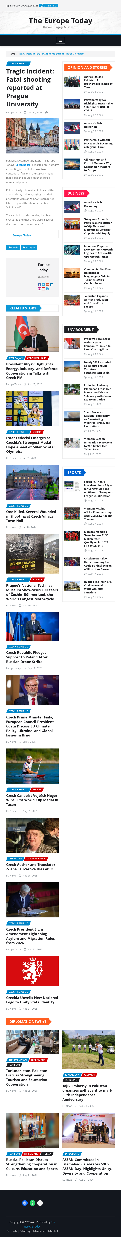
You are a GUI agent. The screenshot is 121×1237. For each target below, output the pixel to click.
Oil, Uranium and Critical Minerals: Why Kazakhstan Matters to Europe (98, 165)
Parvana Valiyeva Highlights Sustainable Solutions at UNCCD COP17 (98, 105)
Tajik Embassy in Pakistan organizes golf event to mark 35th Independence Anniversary (87, 1092)
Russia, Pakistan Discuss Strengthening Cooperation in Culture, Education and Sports (32, 1164)
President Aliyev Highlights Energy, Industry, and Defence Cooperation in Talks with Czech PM (32, 371)
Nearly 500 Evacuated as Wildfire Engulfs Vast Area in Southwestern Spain (97, 367)
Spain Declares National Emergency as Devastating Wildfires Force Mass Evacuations (97, 419)
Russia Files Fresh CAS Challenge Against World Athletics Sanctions (98, 587)
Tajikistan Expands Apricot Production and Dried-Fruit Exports (96, 301)
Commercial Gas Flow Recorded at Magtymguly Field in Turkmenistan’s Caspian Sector (97, 276)
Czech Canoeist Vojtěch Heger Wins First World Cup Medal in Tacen (32, 800)
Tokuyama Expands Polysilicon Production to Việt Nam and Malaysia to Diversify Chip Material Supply (98, 226)
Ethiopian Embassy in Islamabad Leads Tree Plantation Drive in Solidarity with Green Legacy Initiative (97, 392)
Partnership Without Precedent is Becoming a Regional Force (98, 143)
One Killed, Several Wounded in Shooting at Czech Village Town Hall (31, 516)
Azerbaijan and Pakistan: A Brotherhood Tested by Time (98, 82)
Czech (14, 247)
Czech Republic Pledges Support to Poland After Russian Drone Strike (27, 657)
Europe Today (13, 112)
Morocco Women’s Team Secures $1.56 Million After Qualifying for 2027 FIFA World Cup (96, 539)
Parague (30, 247)
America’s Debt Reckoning (93, 124)
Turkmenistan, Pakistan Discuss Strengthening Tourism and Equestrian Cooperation (26, 1077)
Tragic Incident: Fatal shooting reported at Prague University (51, 53)
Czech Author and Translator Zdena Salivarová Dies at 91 (30, 866)
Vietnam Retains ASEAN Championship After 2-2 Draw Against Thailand (98, 514)
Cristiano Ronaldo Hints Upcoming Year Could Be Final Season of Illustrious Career (98, 564)
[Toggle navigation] (60, 40)
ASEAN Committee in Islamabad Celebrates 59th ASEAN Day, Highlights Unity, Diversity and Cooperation (87, 1166)
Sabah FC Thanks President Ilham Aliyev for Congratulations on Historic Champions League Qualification (98, 489)
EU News (11, 458)
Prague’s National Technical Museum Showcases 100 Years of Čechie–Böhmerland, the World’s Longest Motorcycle (32, 592)
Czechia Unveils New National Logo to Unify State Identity (32, 1000)
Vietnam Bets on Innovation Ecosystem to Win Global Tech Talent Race (98, 444)
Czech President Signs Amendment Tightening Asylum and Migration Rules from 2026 (30, 936)
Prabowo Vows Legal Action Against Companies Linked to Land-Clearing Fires (97, 344)
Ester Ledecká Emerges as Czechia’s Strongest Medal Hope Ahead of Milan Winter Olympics (30, 444)
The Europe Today (60, 20)
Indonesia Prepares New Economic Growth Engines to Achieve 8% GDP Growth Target (98, 251)
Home (12, 53)
